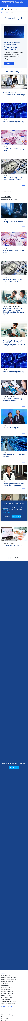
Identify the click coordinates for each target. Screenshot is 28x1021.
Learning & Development (7, 991)
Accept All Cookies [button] (16, 516)
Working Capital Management (8, 1003)
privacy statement (6, 512)
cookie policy (5, 509)
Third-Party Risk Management (8, 1001)
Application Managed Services (8, 977)
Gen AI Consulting (5, 989)
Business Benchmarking (7, 981)
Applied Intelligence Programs (8, 979)
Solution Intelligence (6, 995)
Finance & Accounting (6, 1009)
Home (2, 12)
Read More (4, 5)
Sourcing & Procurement (7, 1018)
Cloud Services (5, 983)
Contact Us (13, 767)
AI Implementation (5, 975)
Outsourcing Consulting (7, 993)
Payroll (3, 1017)
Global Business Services (7, 1011)
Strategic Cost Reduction (7, 997)
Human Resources (5, 1013)
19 (15, 557)
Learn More (8, 63)
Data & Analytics (5, 985)
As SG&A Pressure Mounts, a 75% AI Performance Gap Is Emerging (12, 46)
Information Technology (7, 1015)
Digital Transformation (6, 987)
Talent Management (6, 999)
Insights (7, 12)
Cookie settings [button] (6, 516)
